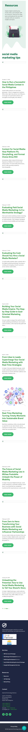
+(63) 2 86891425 (6, 704)
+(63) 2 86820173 (6, 703)
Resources (6, 676)
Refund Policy (7, 681)
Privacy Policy (14, 726)
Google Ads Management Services (12, 665)
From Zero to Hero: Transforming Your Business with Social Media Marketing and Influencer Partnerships (13, 526)
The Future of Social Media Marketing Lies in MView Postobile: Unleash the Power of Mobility (13, 474)
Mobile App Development (10, 659)
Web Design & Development (10, 656)
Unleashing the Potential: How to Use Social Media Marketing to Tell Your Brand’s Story (14, 583)
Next (7, 608)
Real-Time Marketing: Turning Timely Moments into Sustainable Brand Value (13, 416)
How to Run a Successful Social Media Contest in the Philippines (13, 84)
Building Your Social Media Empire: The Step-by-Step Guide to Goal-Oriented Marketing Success (13, 311)
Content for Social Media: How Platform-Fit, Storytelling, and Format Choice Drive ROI (14, 152)
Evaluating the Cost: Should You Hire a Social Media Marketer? (13, 255)
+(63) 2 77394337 (6, 706)
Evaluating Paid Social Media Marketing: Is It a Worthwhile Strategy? (13, 210)
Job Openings (7, 679)
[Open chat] (24, 728)
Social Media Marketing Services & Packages (14, 662)
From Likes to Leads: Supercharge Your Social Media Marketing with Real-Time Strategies (13, 360)
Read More (7, 102)
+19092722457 (13, 709)
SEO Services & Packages (10, 653)
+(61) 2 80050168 (11, 708)
